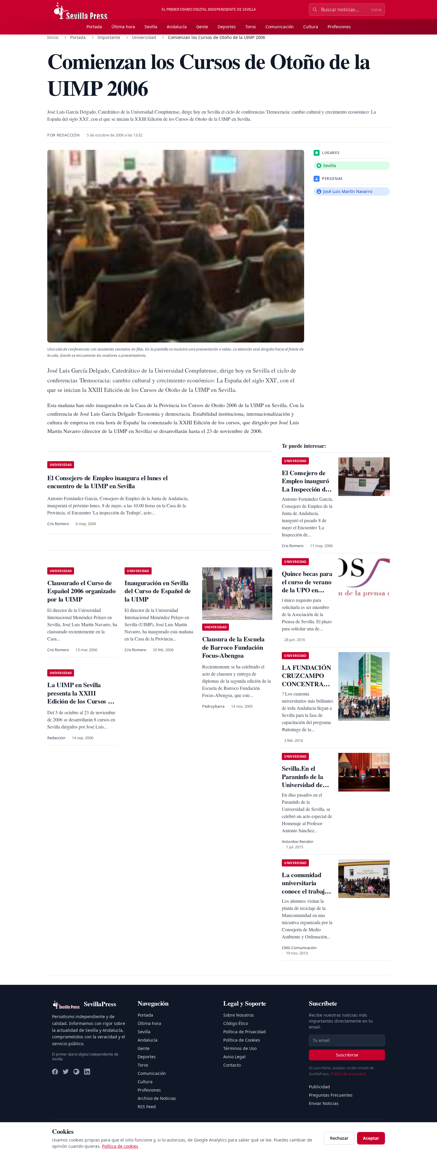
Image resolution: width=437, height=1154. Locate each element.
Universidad (144, 37)
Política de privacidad (348, 1073)
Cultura (310, 26)
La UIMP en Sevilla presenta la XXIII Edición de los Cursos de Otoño (80, 697)
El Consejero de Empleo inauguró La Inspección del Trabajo (306, 485)
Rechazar (339, 1138)
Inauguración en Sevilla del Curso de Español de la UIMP (158, 591)
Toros (250, 26)
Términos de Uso (240, 1048)
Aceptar (371, 1138)
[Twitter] (66, 1072)
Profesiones (339, 26)
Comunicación (279, 26)
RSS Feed (147, 1106)
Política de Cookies (241, 1040)
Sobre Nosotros (238, 1015)
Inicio (52, 37)
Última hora (123, 26)
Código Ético (235, 1023)
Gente (202, 26)
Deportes (227, 26)
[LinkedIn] (87, 1072)
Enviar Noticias (324, 1103)
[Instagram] (76, 1072)
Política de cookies (120, 1146)
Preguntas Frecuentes (331, 1095)
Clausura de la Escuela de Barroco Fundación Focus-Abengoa (233, 647)
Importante (109, 37)
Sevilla (150, 26)
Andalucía (177, 26)
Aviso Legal (234, 1056)
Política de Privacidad (244, 1031)
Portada (94, 26)
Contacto (232, 1065)
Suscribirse (347, 1055)
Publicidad (319, 1086)
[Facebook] (55, 1072)
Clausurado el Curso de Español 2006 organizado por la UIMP (81, 591)
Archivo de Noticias (157, 1098)
